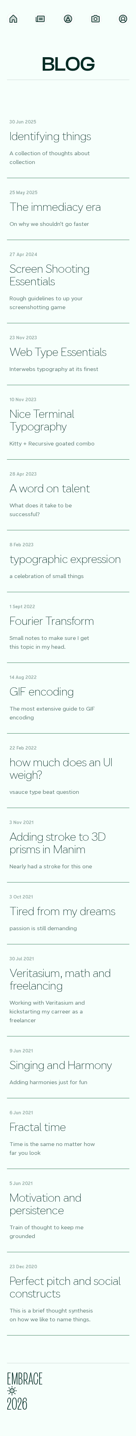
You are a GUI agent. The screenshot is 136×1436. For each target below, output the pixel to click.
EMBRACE (25, 1378)
